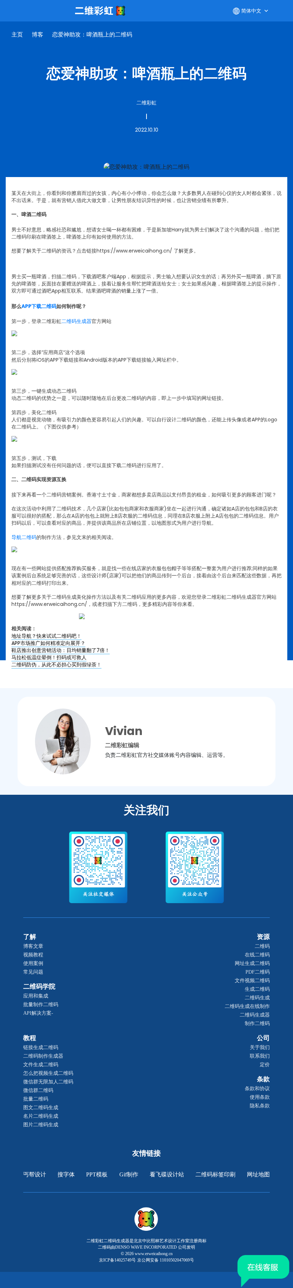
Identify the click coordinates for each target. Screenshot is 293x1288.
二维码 (262, 946)
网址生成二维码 (252, 963)
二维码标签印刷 (215, 1174)
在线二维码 (257, 955)
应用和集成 (35, 996)
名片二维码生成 (40, 1116)
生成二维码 (257, 989)
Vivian (124, 731)
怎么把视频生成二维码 (48, 1073)
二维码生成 (257, 997)
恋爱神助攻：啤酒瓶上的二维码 (92, 34)
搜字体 (66, 1174)
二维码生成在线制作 (247, 1006)
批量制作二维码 (40, 1004)
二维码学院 (39, 986)
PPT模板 (97, 1174)
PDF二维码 (257, 972)
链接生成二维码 (40, 1047)
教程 (29, 1038)
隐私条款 (260, 1105)
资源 (263, 936)
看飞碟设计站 (167, 1174)
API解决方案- (38, 1013)
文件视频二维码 (252, 980)
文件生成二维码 (40, 1064)
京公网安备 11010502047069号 (165, 1260)
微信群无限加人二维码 (48, 1081)
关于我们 (260, 1047)
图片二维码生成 (40, 1124)
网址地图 (258, 1174)
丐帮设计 (34, 1174)
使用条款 (260, 1097)
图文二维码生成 (40, 1107)
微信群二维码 (38, 1090)
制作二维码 (257, 1023)
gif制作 (128, 1174)
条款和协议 (257, 1088)
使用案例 (33, 963)
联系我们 (260, 1056)
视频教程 (33, 955)
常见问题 (33, 972)
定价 (265, 1064)
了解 (29, 936)
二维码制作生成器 (43, 1056)
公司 (263, 1038)
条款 (263, 1079)
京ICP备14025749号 (117, 1260)
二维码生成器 (255, 1015)
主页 (17, 34)
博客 (37, 34)
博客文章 (33, 946)
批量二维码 (35, 1099)
